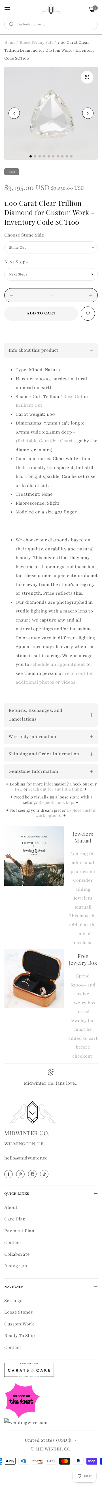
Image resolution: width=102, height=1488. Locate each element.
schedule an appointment (57, 664)
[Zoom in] (87, 77)
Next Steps (16, 262)
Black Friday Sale (37, 42)
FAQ (19, 789)
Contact (12, 1242)
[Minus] (12, 295)
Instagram (15, 1266)
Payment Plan (19, 1231)
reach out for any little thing (55, 789)
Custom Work (19, 1324)
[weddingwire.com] (26, 1422)
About (11, 1207)
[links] (9, 1174)
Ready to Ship (19, 1335)
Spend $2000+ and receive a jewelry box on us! (82, 994)
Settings (13, 1300)
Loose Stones (18, 1312)
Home (10, 42)
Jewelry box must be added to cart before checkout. (83, 1038)
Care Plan (15, 1219)
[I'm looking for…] (10, 24)
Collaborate (17, 1254)
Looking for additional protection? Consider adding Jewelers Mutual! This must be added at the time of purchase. (83, 898)
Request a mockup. (57, 802)
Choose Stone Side (24, 235)
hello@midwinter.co (26, 1158)
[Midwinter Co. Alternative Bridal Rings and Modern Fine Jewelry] (51, 9)
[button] (88, 113)
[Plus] (90, 295)
